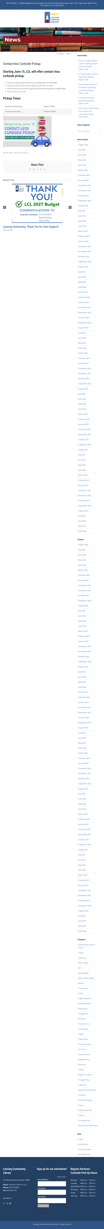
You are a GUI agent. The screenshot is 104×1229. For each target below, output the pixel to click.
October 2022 (84, 378)
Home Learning (84, 1044)
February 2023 (84, 358)
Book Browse (84, 973)
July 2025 (82, 211)
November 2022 (85, 373)
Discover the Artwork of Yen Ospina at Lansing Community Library (88, 87)
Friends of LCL (84, 1024)
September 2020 (85, 506)
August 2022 (83, 389)
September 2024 (85, 262)
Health (81, 1034)
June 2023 (82, 338)
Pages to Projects (85, 1075)
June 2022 (82, 399)
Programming (84, 1080)
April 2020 (82, 531)
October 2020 (84, 500)
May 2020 (82, 526)
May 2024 (82, 282)
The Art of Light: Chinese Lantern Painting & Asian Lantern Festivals (88, 64)
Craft (80, 993)
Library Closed (84, 1054)
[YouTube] (10, 1203)
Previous (61, 54)
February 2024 (84, 297)
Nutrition (82, 1064)
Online (81, 1070)
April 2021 (82, 470)
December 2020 (85, 490)
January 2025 (84, 241)
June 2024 (82, 277)
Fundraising (83, 1029)
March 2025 (83, 231)
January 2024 (84, 302)
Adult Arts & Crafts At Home (87, 946)
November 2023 (85, 312)
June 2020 (82, 521)
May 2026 (82, 160)
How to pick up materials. (17, 91)
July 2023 (82, 333)
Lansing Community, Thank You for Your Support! (31, 226)
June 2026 (82, 155)
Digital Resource (85, 998)
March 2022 (83, 414)
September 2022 (85, 384)
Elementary (83, 1009)
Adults (81, 953)
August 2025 (83, 206)
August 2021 (83, 450)
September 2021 (85, 445)
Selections (83, 1085)
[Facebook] (4, 1203)
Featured (82, 1019)
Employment (83, 1014)
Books (81, 983)
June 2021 (82, 460)
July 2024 (82, 272)
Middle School (84, 1059)
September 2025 (85, 200)
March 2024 (83, 292)
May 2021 (82, 465)
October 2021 (84, 439)
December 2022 (85, 368)
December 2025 (85, 185)
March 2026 (83, 170)
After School (83, 963)
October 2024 (84, 256)
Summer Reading (85, 1100)
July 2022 (82, 394)
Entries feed (83, 1144)
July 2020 (82, 516)
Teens (81, 1105)
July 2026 (82, 150)
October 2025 (84, 195)
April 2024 (82, 287)
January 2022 (84, 424)
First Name (42, 1188)
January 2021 (84, 485)
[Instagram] (7, 1203)
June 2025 (82, 216)
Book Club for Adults (86, 978)
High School (83, 1039)
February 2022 (84, 419)
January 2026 (84, 180)
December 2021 (85, 429)
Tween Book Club (85, 1110)
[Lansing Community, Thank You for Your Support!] (37, 185)
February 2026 (84, 175)
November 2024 (85, 251)
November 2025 (85, 190)
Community (83, 988)
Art (80, 968)
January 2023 (84, 363)
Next (68, 54)
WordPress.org (84, 1154)
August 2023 (83, 328)
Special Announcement (21, 153)
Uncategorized (84, 1120)
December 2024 (85, 246)
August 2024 (83, 267)
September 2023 (85, 323)
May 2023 (82, 343)
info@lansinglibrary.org (17, 1184)
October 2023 (84, 317)
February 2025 (84, 236)
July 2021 (82, 455)
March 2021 (83, 475)
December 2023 (85, 307)
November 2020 (85, 495)
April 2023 (82, 348)
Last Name (42, 1197)
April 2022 (82, 409)
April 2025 (82, 226)
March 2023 (83, 353)
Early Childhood (85, 1003)
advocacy (82, 958)
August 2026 (83, 145)
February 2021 (84, 480)
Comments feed (85, 1149)
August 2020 (83, 511)
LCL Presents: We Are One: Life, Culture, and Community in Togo (89, 111)
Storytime (82, 1095)
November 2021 (85, 434)
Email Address (44, 1179)
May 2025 (82, 221)
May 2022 (82, 404)
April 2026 (82, 165)
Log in (81, 1139)
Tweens (81, 1115)
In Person (82, 1049)
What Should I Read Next (88, 1125)
